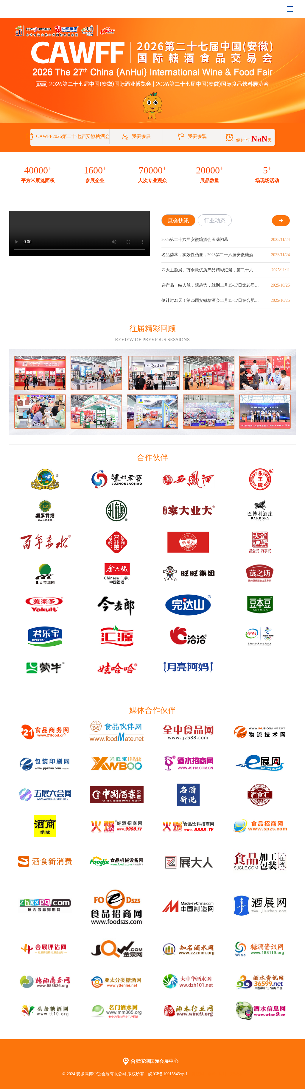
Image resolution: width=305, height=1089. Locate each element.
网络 (223, 1074)
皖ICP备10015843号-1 (168, 1074)
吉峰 (211, 1074)
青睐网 (198, 1074)
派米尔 (236, 1074)
